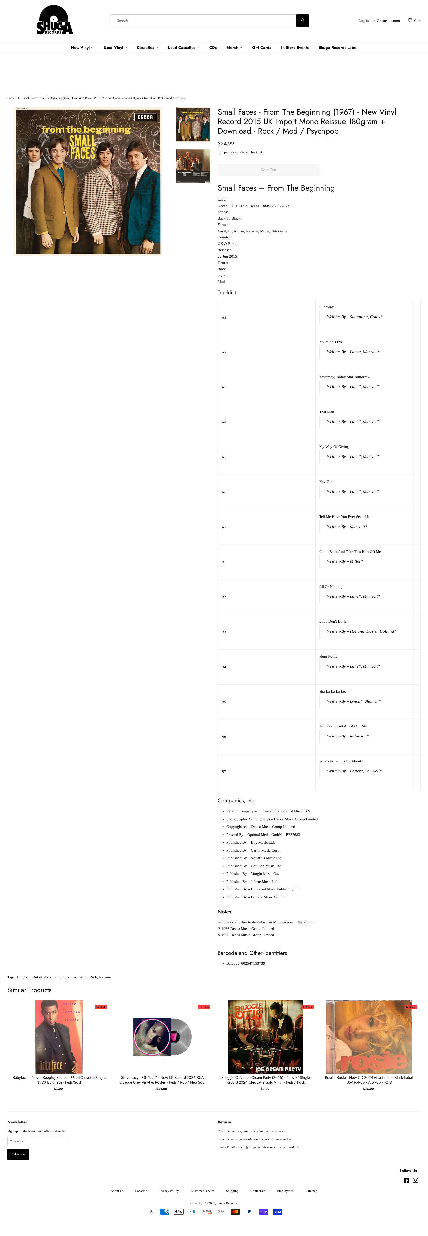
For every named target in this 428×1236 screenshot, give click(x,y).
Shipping (224, 152)
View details (59, 1042)
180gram (23, 977)
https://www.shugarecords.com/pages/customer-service (254, 1139)
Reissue (105, 977)
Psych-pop (79, 977)
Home (11, 98)
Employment (285, 1191)
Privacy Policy (169, 1191)
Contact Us (257, 1191)
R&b (93, 977)
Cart (417, 21)
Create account (388, 21)
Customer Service (202, 1191)
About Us (117, 1191)
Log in (364, 21)
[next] (409, 1037)
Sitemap (311, 1191)
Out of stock (42, 977)
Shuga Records (227, 1203)
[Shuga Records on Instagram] (415, 1181)
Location (141, 1191)
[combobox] (210, 20)
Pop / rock (61, 977)
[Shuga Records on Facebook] (406, 1181)
